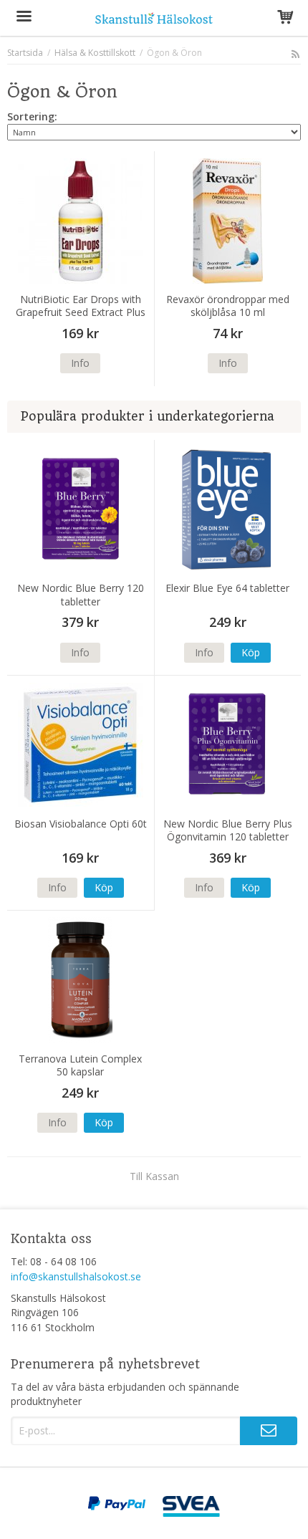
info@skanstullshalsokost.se (76, 1276)
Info (80, 363)
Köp (250, 652)
